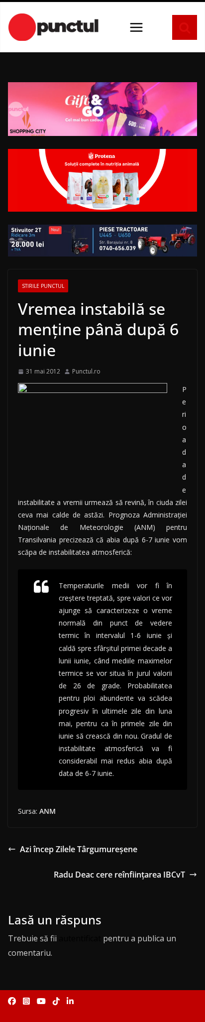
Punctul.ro (86, 371)
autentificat (80, 938)
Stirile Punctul (43, 285)
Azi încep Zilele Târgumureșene (78, 849)
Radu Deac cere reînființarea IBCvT (119, 874)
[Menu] (136, 27)
